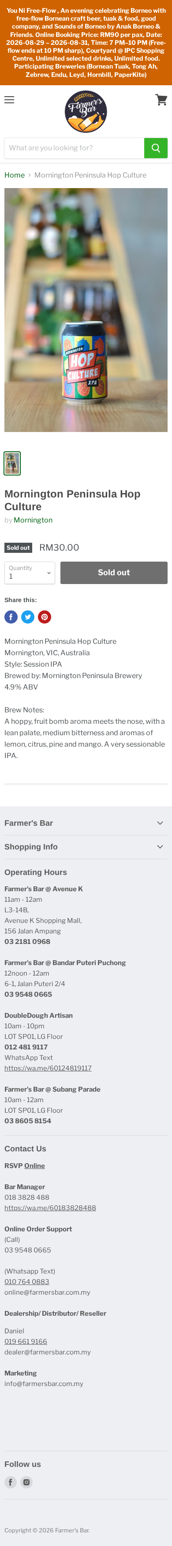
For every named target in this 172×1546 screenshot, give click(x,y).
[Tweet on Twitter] (27, 617)
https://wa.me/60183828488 (50, 1208)
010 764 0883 (26, 1282)
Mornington (33, 520)
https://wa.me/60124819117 (48, 1068)
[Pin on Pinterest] (44, 617)
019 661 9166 (25, 1342)
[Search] (156, 148)
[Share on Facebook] (11, 617)
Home (14, 175)
